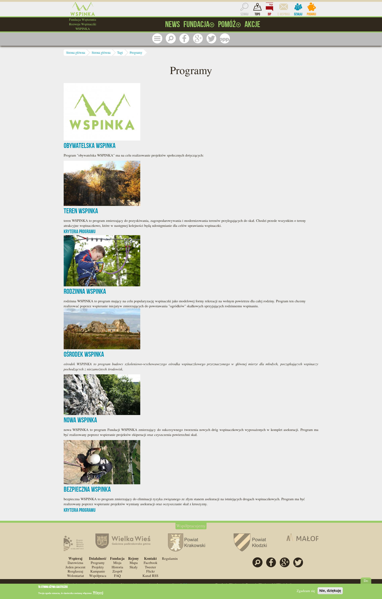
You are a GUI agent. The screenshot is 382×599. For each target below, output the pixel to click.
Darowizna (75, 562)
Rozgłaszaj (75, 571)
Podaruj (311, 14)
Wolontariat (75, 575)
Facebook (150, 562)
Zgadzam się (306, 590)
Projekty (98, 567)
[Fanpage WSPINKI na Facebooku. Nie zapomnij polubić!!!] (184, 38)
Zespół (117, 571)
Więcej (98, 592)
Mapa (134, 562)
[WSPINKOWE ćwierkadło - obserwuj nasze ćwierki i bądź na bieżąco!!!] (211, 38)
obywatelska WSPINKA (90, 145)
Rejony (133, 558)
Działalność (97, 558)
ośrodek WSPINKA (84, 354)
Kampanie (97, 571)
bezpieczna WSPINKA (87, 489)
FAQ (117, 575)
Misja (117, 562)
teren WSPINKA (81, 211)
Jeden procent (75, 567)
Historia (117, 567)
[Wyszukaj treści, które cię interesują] (171, 38)
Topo (257, 14)
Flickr (150, 571)
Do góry (366, 582)
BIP (269, 14)
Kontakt (150, 558)
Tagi (120, 52)
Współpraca (97, 575)
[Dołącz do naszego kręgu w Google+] (198, 38)
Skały (134, 567)
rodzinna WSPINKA (85, 291)
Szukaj (244, 14)
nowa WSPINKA (80, 420)
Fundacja (117, 558)
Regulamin (170, 558)
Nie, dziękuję (330, 591)
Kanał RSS (150, 575)
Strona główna (75, 52)
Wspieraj (75, 558)
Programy (136, 52)
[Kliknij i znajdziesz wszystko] (157, 38)
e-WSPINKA (284, 14)
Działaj (298, 14)
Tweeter (150, 567)
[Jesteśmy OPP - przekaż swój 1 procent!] (225, 38)
